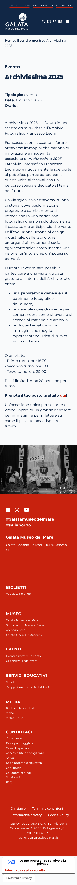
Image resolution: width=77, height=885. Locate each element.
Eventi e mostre (30, 40)
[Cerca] (42, 21)
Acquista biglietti (20, 5)
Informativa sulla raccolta (25, 870)
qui (63, 395)
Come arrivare (64, 5)
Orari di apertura (43, 5)
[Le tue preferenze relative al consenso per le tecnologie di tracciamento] (19, 878)
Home (10, 40)
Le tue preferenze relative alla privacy (42, 862)
